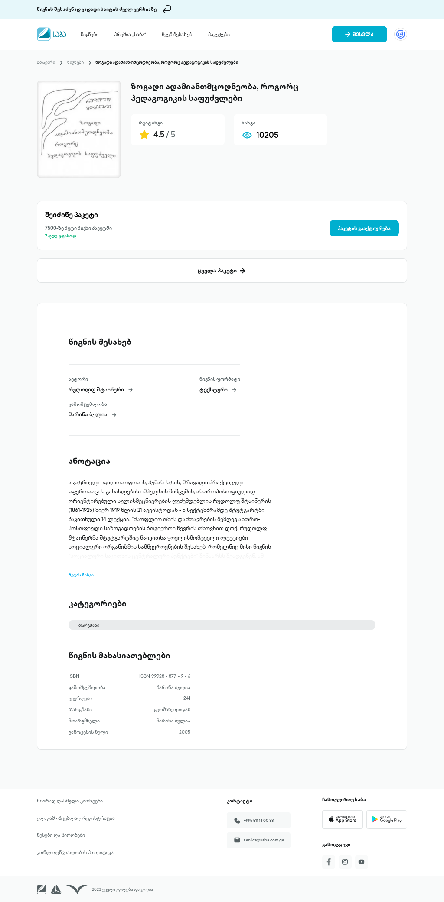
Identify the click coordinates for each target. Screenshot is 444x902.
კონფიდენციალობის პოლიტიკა (75, 852)
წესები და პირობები (61, 834)
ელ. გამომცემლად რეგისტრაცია (76, 818)
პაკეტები (219, 34)
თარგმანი (88, 625)
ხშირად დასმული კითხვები (70, 800)
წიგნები (89, 34)
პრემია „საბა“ (130, 34)
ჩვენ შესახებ (177, 34)
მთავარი (46, 62)
